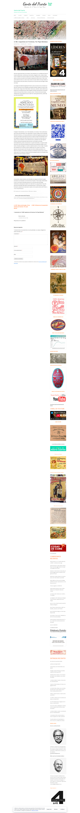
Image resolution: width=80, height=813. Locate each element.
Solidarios (35, 191)
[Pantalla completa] (64, 418)
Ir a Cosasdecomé (53, 553)
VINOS (28, 17)
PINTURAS (44, 15)
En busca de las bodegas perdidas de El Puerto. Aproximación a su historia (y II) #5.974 (58, 582)
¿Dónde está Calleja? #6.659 (55, 664)
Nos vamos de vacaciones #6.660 (56, 661)
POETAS (49, 15)
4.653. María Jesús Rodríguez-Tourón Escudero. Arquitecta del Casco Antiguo (58, 599)
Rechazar (56, 809)
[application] (58, 415)
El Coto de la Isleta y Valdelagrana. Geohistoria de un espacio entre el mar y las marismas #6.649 (58, 707)
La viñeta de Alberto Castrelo (19, 17)
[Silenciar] (63, 418)
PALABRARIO (38, 15)
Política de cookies (35, 810)
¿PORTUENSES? (55, 15)
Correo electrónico (18, 250)
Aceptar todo (49, 809)
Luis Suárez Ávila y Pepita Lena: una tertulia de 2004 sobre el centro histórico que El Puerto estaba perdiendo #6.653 (57, 689)
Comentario (16, 233)
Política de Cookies (50, 17)
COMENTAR (25, 15)
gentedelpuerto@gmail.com (55, 753)
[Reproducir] (51, 418)
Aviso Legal (33, 17)
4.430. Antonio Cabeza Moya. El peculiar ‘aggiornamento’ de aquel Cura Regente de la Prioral (57, 567)
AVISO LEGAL (16, 263)
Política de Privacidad (41, 17)
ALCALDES (19, 15)
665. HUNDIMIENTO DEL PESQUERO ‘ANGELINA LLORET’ (57, 590)
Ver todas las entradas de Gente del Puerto (26, 198)
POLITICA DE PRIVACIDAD (42, 261)
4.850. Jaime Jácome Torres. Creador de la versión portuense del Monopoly (58, 621)
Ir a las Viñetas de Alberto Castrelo (58, 444)
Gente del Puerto (19, 10)
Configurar (62, 809)
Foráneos (31, 191)
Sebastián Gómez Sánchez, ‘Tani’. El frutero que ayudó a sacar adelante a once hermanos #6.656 (57, 676)
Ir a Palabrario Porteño (54, 627)
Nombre (16, 246)
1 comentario (29, 43)
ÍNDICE (15, 15)
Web (15, 254)
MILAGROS (31, 15)
